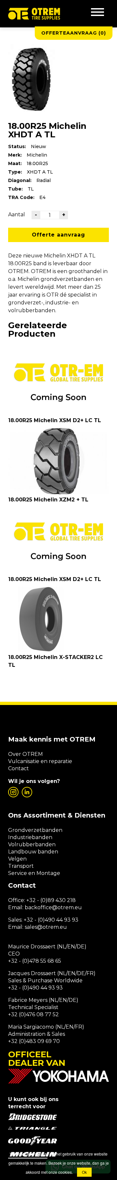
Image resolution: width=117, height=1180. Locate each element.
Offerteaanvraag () (73, 33)
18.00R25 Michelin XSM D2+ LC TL (54, 420)
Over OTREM (25, 754)
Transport (21, 866)
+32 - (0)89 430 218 (51, 900)
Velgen (17, 859)
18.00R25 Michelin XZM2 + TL (48, 500)
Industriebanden (30, 837)
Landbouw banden (33, 852)
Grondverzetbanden (35, 830)
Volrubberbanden (32, 844)
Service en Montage (34, 873)
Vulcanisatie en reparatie (40, 761)
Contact (18, 768)
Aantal (16, 214)
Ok (84, 1172)
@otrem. (63, 907)
